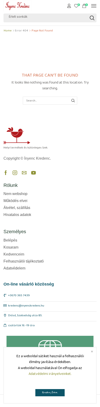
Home (8, 31)
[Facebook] (5, 172)
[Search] (92, 18)
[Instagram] (15, 172)
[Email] (24, 172)
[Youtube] (33, 172)
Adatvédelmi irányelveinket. (50, 374)
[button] (69, 6)
